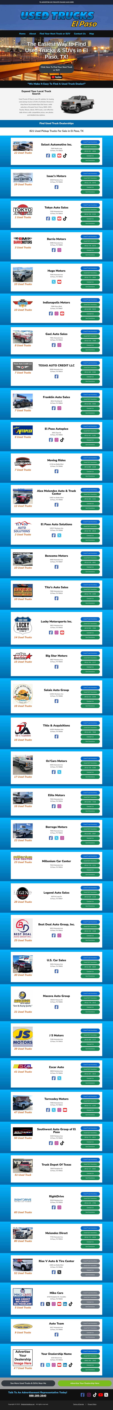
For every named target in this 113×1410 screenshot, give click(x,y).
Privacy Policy (92, 1404)
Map (91, 33)
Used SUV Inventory (90, 147)
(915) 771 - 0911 (90, 1137)
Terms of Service (78, 1404)
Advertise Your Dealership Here (84, 1383)
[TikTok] (65, 155)
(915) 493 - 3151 (90, 499)
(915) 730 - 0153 (90, 214)
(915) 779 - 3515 (90, 1003)
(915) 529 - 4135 (90, 897)
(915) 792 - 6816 (90, 531)
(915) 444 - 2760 (90, 1203)
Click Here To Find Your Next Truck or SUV (56, 68)
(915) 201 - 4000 (90, 151)
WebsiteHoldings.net (28, 1404)
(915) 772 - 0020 (90, 1237)
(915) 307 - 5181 (90, 435)
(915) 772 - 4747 (90, 1106)
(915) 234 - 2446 (90, 931)
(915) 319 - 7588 (90, 341)
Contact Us (80, 33)
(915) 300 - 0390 (90, 372)
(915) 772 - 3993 (90, 277)
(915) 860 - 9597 (90, 834)
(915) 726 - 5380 (90, 768)
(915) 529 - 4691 (90, 562)
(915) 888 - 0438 (90, 467)
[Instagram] (59, 250)
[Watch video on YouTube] (56, 77)
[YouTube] (59, 155)
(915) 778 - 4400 (90, 594)
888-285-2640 (37, 1395)
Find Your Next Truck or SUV (55, 33)
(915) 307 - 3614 (90, 1074)
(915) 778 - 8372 (90, 246)
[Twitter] (53, 155)
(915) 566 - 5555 (90, 404)
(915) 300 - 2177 (90, 1040)
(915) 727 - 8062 (90, 1169)
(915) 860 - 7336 (90, 802)
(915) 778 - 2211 (90, 865)
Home (22, 33)
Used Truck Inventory (90, 142)
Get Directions (90, 160)
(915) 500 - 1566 (90, 628)
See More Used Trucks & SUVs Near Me (28, 1383)
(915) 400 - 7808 (90, 732)
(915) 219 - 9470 (90, 183)
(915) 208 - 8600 (90, 967)
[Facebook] (48, 155)
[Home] (56, 17)
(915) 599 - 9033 (90, 309)
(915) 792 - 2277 (90, 662)
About (32, 33)
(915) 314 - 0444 (90, 697)
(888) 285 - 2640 (90, 1361)
